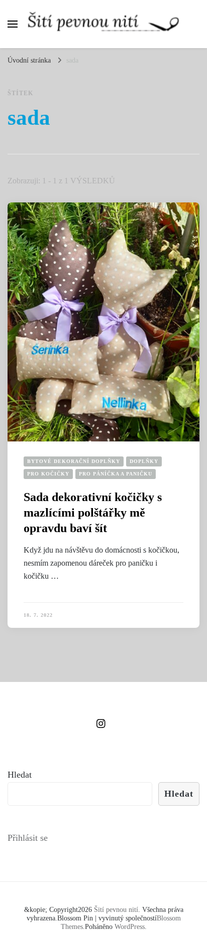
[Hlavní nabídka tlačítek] (13, 24)
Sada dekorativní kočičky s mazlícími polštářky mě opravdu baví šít (93, 513)
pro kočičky (48, 474)
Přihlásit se (28, 838)
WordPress (130, 926)
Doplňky (144, 461)
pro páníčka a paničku (115, 474)
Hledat (20, 775)
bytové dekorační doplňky (73, 461)
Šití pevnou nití (116, 909)
